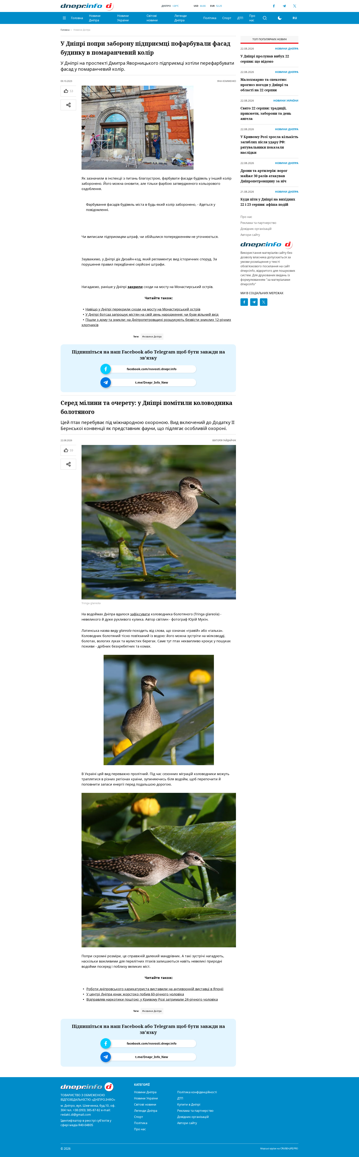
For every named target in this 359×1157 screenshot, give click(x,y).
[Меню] (64, 18)
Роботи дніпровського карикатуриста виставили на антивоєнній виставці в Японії (154, 989)
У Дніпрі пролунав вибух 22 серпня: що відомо (264, 59)
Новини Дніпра (94, 18)
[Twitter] (294, 6)
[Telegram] (284, 6)
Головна (77, 18)
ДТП (240, 18)
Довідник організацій (255, 229)
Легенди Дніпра (180, 18)
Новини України (123, 18)
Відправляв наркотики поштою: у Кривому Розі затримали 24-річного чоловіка (152, 999)
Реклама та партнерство (258, 223)
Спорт (226, 18)
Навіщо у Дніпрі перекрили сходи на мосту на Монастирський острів (142, 309)
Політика (209, 18)
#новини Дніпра (152, 336)
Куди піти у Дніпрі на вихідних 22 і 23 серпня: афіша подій (267, 202)
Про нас (252, 18)
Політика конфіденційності (197, 1092)
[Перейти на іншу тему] (279, 18)
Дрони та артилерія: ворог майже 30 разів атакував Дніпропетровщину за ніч (263, 175)
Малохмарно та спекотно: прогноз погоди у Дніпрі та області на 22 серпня (264, 84)
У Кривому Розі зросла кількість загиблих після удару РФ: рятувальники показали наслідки (269, 144)
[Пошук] (265, 18)
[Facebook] (273, 6)
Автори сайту (250, 235)
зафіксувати (140, 614)
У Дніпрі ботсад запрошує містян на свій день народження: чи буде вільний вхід (151, 314)
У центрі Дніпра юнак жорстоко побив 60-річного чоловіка (135, 994)
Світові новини (152, 18)
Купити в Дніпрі (188, 1104)
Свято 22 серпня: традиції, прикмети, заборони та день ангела (265, 113)
